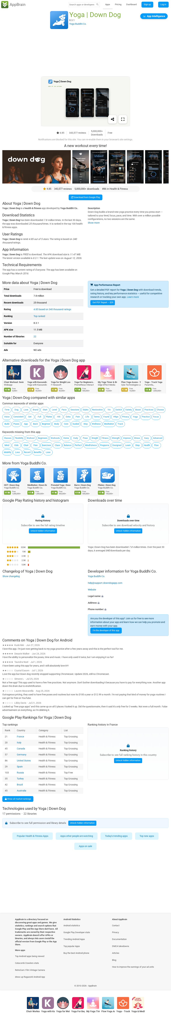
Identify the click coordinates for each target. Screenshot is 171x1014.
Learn (128, 445)
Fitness (105, 438)
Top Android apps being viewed (29, 956)
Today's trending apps (116, 836)
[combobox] (82, 4)
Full (39, 416)
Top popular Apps (71, 946)
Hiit (58, 416)
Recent (27, 452)
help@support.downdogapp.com (105, 583)
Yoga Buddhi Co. (33, 463)
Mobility (7, 452)
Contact (115, 925)
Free (35, 445)
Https (115, 416)
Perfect (78, 445)
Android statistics (71, 925)
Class (57, 445)
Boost (138, 409)
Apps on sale (85, 846)
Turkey (20, 778)
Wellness (96, 424)
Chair (26, 445)
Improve (127, 438)
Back (35, 424)
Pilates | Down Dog (106, 485)
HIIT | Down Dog (11, 485)
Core (66, 424)
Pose (85, 438)
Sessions (74, 409)
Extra (68, 416)
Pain (78, 416)
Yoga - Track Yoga (153, 382)
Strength (116, 438)
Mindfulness (91, 445)
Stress (137, 438)
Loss (17, 452)
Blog (114, 960)
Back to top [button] (163, 986)
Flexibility (19, 438)
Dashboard (131, 4)
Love (26, 409)
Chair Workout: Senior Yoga (14, 382)
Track (120, 424)
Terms (97, 416)
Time (7, 409)
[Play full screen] (122, 119)
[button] (128, 596)
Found (106, 416)
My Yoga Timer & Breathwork (107, 382)
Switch (118, 409)
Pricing (118, 4)
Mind (7, 445)
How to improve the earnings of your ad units (133, 967)
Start (45, 409)
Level (54, 409)
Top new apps (147, 836)
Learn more (133, 297)
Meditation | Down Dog (37, 485)
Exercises (46, 445)
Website (92, 589)
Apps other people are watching (76, 836)
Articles (115, 953)
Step (137, 445)
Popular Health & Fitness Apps (32, 836)
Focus (156, 416)
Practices (148, 409)
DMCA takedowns (120, 946)
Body (56, 424)
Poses (16, 424)
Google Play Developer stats (76, 932)
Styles (86, 409)
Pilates (49, 416)
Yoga (135, 416)
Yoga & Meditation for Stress (138, 1011)
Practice (146, 416)
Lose (48, 452)
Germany (21, 754)
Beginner (46, 424)
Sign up (147, 4)
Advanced (157, 438)
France (20, 736)
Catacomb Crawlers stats (27, 963)
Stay (85, 424)
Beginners (42, 438)
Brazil (20, 784)
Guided (75, 424)
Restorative (97, 409)
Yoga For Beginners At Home (84, 382)
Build (7, 424)
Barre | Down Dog (82, 485)
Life (87, 416)
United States (24, 760)
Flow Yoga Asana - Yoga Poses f (131, 382)
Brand (35, 409)
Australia (21, 790)
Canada (21, 748)
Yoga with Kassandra (37, 382)
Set (29, 416)
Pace (64, 409)
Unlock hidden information (42, 531)
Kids (16, 445)
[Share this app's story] (112, 119)
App (26, 424)
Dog (16, 409)
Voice (7, 416)
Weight (95, 438)
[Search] (97, 4)
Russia (20, 772)
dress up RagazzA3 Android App (30, 977)
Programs (104, 445)
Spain (20, 766)
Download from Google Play (86, 197)
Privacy (125, 416)
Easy (146, 438)
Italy (19, 742)
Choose (160, 409)
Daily (75, 438)
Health (147, 445)
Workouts (55, 438)
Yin (109, 409)
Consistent (18, 416)
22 (35, 336)
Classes (8, 438)
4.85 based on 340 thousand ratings (52, 309)
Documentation (119, 939)
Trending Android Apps (74, 939)
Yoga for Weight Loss (60, 382)
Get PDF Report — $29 (103, 302)
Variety (128, 409)
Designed (116, 445)
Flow (156, 445)
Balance (67, 445)
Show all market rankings (19, 799)
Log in (163, 4)
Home (66, 438)
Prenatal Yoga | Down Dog (60, 485)
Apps (107, 4)
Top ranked (39, 316)
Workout (31, 438)
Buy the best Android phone (76, 953)
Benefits (38, 452)
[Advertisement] (85, 53)
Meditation (109, 424)
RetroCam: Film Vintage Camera (30, 970)
